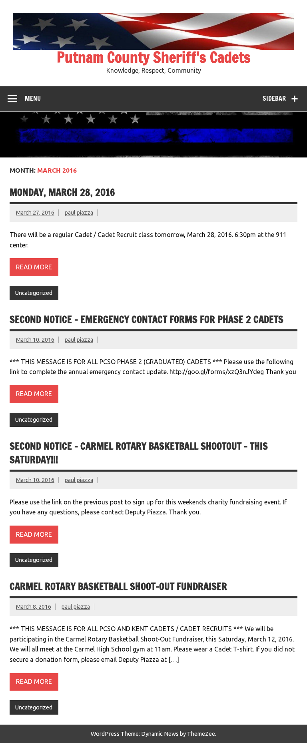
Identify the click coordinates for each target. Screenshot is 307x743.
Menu (33, 98)
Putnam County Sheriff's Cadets (154, 57)
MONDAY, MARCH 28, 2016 (62, 192)
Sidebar (274, 98)
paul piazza (79, 212)
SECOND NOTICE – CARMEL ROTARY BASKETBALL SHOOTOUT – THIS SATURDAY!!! (139, 452)
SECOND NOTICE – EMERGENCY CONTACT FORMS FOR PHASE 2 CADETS (146, 319)
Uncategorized (33, 293)
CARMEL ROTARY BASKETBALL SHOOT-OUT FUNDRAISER (118, 586)
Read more (34, 267)
